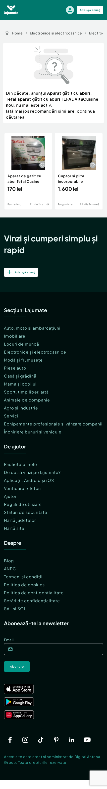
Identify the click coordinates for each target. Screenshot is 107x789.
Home (17, 33)
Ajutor (10, 496)
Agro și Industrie (21, 407)
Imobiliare (14, 336)
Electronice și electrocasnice (35, 352)
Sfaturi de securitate (25, 512)
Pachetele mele (20, 464)
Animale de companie (27, 399)
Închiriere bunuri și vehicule (32, 431)
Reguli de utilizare (23, 504)
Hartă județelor (20, 520)
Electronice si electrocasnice (56, 33)
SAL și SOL (15, 608)
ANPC (10, 568)
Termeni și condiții (23, 576)
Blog (9, 560)
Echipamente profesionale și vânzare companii (53, 423)
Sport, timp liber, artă (26, 391)
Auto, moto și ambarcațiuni (32, 328)
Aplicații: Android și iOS (29, 480)
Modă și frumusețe (23, 360)
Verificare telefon (22, 488)
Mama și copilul (20, 384)
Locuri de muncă (21, 344)
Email (9, 639)
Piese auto (15, 368)
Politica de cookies (24, 584)
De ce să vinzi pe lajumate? (32, 472)
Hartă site (14, 528)
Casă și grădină (20, 376)
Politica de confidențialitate (34, 592)
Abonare (17, 666)
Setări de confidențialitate (32, 600)
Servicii (12, 415)
